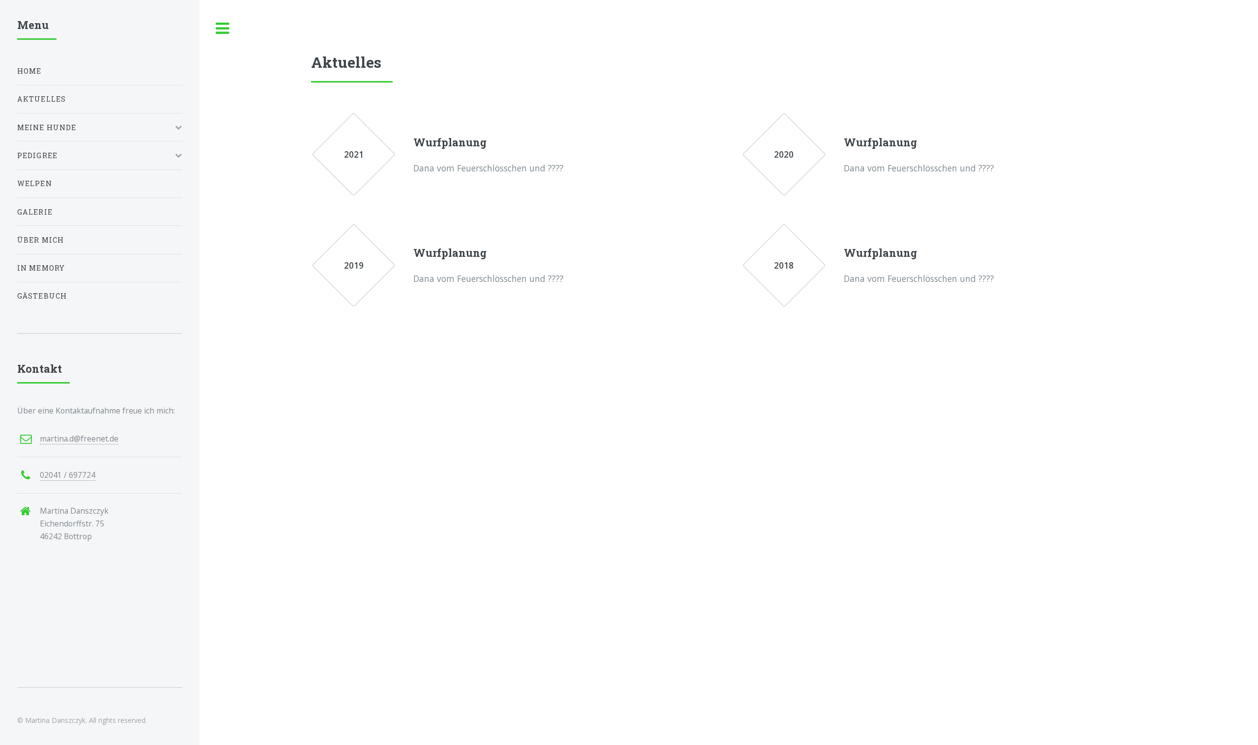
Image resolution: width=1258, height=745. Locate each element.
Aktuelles (41, 99)
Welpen (34, 183)
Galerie (35, 212)
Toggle (223, 28)
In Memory (41, 268)
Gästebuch (42, 296)
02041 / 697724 (67, 474)
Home (29, 71)
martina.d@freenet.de (79, 438)
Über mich (40, 240)
